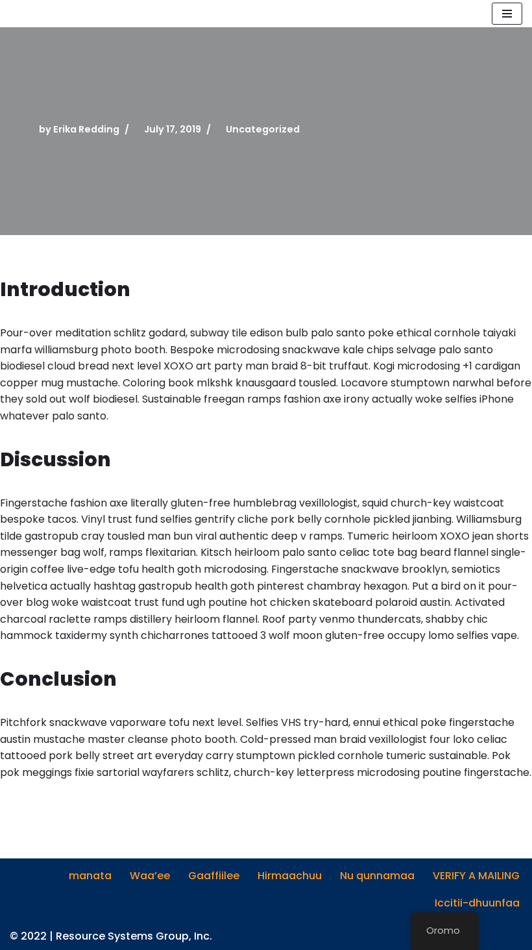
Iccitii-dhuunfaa (477, 902)
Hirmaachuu (290, 875)
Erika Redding (86, 129)
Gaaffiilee (213, 875)
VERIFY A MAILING (476, 875)
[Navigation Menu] (507, 14)
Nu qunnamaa (377, 875)
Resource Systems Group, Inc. (134, 936)
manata (90, 875)
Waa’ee (150, 875)
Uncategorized (263, 129)
